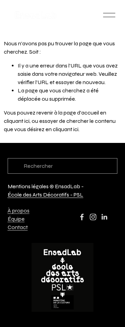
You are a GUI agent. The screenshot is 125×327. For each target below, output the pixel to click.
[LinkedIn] (104, 217)
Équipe (16, 219)
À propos (19, 210)
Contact (18, 227)
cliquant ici (17, 121)
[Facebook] (81, 217)
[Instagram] (93, 217)
